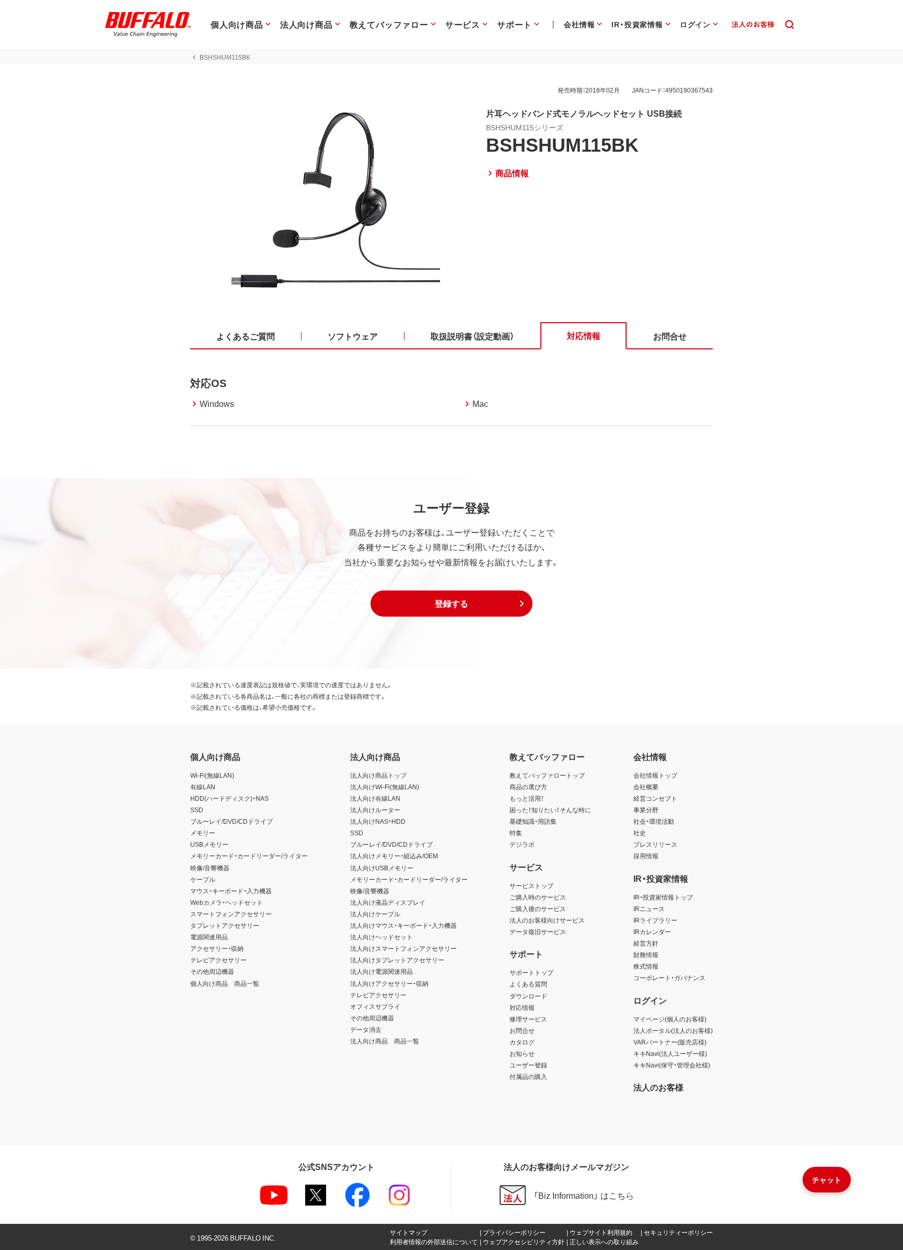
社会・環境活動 (653, 821)
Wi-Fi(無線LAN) (212, 775)
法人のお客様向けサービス (547, 920)
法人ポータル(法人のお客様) (673, 1030)
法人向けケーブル (375, 913)
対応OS (208, 382)
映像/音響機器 (209, 867)
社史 (639, 832)
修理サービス (528, 1019)
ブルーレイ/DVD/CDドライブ (231, 821)
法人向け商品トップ (378, 775)
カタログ (522, 1042)
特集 (516, 832)
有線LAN (202, 786)
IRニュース (649, 908)
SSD (196, 809)
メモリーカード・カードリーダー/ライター (249, 855)
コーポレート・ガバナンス (669, 977)
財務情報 (645, 954)
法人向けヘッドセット (381, 936)
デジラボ (522, 844)
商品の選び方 (528, 786)
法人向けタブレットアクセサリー (397, 959)
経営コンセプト (655, 798)
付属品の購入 (528, 1076)
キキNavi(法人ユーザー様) (670, 1053)
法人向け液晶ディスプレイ (387, 902)
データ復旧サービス (538, 931)
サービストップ (531, 885)
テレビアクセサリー (218, 959)
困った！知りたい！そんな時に (550, 809)
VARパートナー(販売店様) (670, 1042)
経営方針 (645, 943)
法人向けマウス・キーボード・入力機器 (403, 925)
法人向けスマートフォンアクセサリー (403, 948)
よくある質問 (528, 983)
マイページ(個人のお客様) (670, 1019)
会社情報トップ (655, 775)
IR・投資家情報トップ (663, 897)
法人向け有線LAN (375, 798)
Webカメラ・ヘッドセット (226, 902)
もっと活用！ (527, 798)
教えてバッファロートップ (547, 775)
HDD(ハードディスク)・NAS (229, 798)
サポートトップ (531, 972)
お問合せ (522, 1030)
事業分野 (645, 809)
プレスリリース (655, 844)
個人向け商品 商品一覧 (224, 983)
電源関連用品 (209, 936)
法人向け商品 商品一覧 (384, 1041)
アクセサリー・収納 (217, 948)
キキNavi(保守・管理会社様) (671, 1065)
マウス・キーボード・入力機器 (231, 890)
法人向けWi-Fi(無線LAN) (384, 786)
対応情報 (522, 1007)
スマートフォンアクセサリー (231, 913)
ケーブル (202, 879)
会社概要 (645, 786)
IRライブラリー (655, 920)
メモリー (202, 832)
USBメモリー (209, 844)
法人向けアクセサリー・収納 (389, 983)
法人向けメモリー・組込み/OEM (394, 855)
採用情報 (645, 855)
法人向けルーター (375, 809)
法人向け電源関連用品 (381, 971)
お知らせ (522, 1053)
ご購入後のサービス (538, 908)
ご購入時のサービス (538, 897)
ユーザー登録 (528, 1065)
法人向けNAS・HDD (378, 821)
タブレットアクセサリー (224, 925)
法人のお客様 (658, 1087)
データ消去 (365, 1029)
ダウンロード (528, 996)
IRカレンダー (652, 931)
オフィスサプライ (375, 1006)
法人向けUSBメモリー (381, 867)
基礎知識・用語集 (533, 821)
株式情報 (645, 966)
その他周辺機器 (212, 971)
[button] (451, 603)
